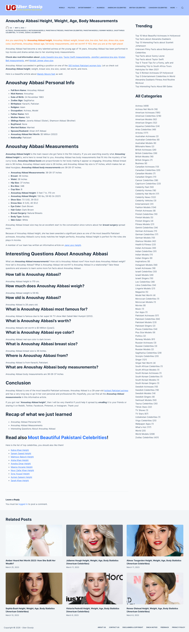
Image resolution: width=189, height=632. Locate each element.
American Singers (143, 122)
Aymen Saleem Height (21, 477)
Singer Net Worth (143, 363)
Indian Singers (142, 258)
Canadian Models (143, 173)
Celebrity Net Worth (145, 193)
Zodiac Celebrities (33, 32)
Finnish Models (142, 217)
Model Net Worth (143, 295)
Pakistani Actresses (55, 30)
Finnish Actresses (143, 210)
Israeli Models (142, 275)
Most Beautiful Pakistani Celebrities (67, 437)
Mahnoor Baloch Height (22, 456)
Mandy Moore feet (46, 74)
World (62, 8)
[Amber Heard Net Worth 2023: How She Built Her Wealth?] (34, 540)
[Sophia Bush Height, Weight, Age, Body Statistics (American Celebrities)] (34, 588)
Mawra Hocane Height (22, 467)
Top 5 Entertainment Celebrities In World (155, 76)
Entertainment (84, 8)
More (172, 8)
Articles (139, 133)
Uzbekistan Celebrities (146, 417)
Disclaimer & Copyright (133, 627)
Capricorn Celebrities (145, 183)
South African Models (145, 369)
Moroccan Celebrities (145, 298)
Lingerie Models (143, 288)
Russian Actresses (144, 342)
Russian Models (142, 349)
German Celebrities (144, 234)
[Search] (182, 8)
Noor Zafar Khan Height (22, 470)
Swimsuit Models (143, 400)
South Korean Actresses (147, 373)
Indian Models (142, 254)
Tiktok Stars (141, 407)
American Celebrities (117, 8)
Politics (71, 8)
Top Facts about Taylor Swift (149, 59)
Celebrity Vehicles (144, 200)
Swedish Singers (143, 396)
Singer (138, 359)
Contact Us (114, 627)
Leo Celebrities (142, 281)
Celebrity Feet (142, 187)
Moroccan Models (144, 302)
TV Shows (140, 410)
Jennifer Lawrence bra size (104, 57)
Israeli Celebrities (143, 271)
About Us (102, 627)
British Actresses (143, 149)
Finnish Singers (142, 221)
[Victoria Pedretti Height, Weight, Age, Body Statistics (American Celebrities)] (94, 588)
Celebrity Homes (143, 190)
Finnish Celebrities (144, 214)
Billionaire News (143, 146)
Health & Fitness (143, 244)
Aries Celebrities (143, 129)
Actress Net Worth (144, 109)
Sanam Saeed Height (21, 453)
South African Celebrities (147, 366)
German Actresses (144, 231)
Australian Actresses (145, 136)
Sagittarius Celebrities (146, 353)
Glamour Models (143, 241)
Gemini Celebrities (144, 227)
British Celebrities (137, 8)
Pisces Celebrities (144, 329)
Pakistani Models (90, 30)
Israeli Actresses (143, 268)
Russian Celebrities (144, 346)
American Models (143, 119)
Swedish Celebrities (145, 390)
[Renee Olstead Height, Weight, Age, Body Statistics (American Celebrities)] (155, 588)
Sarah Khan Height (20, 480)
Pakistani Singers (143, 325)
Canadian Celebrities (158, 8)
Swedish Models (143, 393)
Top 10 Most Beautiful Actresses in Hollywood (157, 35)
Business (101, 8)
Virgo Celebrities (143, 420)
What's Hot (140, 427)
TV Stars (20, 32)
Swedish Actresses (144, 386)
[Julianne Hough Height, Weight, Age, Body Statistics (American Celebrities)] (94, 540)
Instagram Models (37, 30)
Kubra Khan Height (20, 450)
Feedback (165, 627)
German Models (143, 237)
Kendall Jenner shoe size (41, 60)
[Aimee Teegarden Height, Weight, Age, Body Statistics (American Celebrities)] (155, 540)
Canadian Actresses (145, 166)
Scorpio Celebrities (144, 356)
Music (138, 309)
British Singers (142, 160)
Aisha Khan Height (20, 460)
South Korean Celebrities (147, 376)
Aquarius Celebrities (145, 126)
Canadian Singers (143, 176)
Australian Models (144, 143)
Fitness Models (142, 224)
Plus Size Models (143, 332)
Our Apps (140, 312)
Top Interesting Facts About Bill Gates (153, 86)
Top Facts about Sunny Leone (149, 56)
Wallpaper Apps (143, 424)
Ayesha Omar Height (21, 463)
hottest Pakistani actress (116, 390)
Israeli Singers (142, 278)
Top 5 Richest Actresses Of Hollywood (154, 73)
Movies (138, 305)
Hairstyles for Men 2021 (147, 69)
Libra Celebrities (143, 285)
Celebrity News (142, 197)
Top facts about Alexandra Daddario (153, 39)
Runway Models (106, 30)
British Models (142, 156)
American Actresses (145, 112)
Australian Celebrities (145, 139)
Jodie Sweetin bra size (51, 57)
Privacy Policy (178, 627)
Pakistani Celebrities (73, 30)
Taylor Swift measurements (77, 57)
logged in (23, 504)
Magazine (140, 292)
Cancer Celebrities (144, 180)
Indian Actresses (143, 248)
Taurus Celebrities (144, 403)
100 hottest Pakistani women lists (84, 65)
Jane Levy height (72, 245)
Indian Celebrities (143, 251)
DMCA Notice (151, 627)
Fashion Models (21, 30)
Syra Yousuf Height (20, 473)
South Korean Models (145, 380)
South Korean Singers (145, 383)
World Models (142, 434)
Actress (9, 30)
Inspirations (141, 261)
